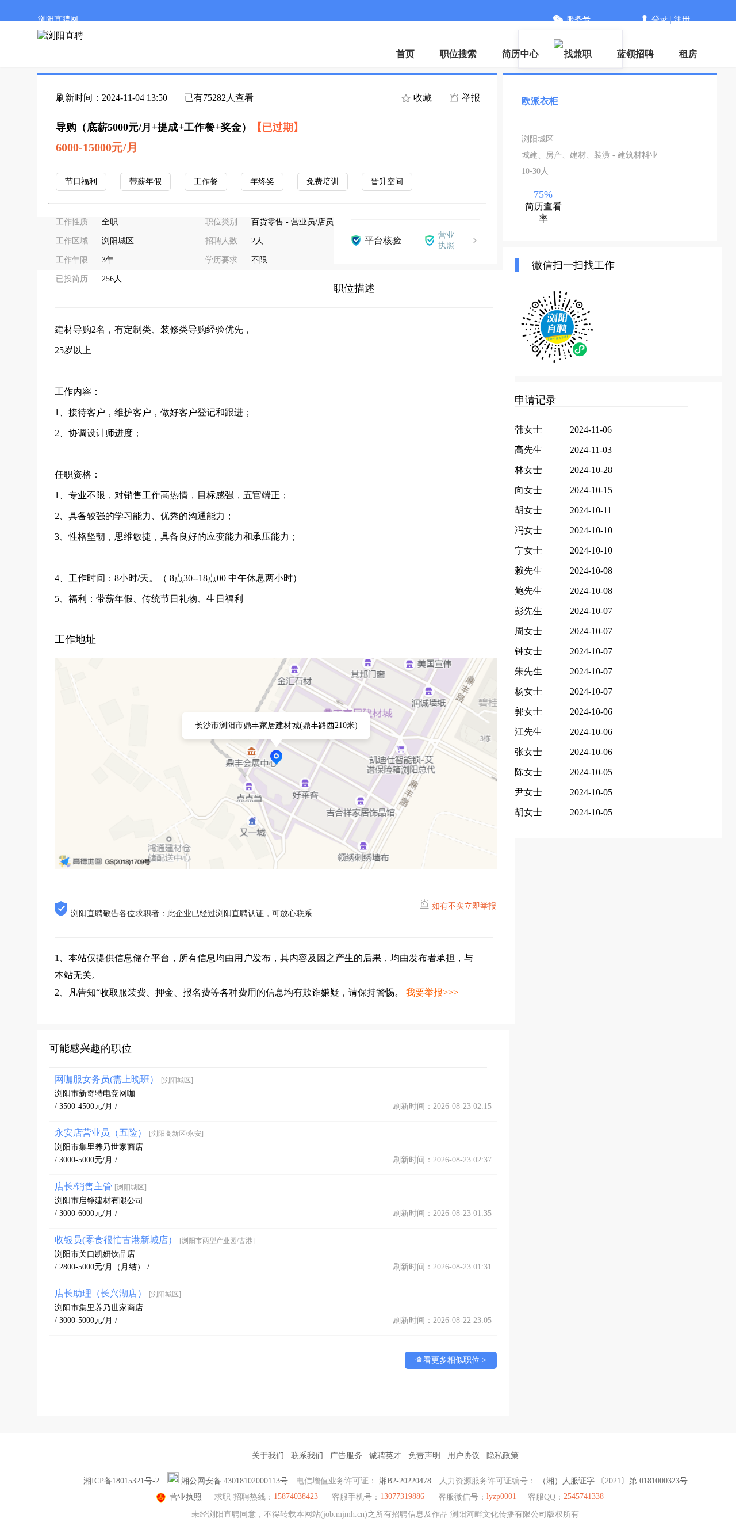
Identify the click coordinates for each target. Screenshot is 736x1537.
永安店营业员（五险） (129, 1133)
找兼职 (578, 54)
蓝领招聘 (635, 54)
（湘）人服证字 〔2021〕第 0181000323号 (613, 1481)
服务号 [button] (578, 19)
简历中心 (520, 54)
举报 (469, 97)
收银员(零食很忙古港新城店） (155, 1240)
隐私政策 (502, 1455)
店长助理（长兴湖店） (118, 1293)
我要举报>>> (432, 992)
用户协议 (463, 1455)
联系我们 (307, 1455)
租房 (688, 54)
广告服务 (346, 1455)
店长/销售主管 (101, 1186)
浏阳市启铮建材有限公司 (99, 1200)
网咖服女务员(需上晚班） (124, 1079)
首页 (405, 54)
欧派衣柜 (540, 101)
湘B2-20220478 (405, 1481)
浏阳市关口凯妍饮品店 (95, 1254)
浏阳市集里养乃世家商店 (99, 1147)
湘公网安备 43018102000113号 (234, 1481)
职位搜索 (458, 54)
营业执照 (186, 1497)
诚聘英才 (385, 1455)
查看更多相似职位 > (450, 1360)
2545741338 (584, 1496)
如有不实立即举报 (464, 906)
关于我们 (268, 1455)
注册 (682, 19)
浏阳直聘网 (58, 19)
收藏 (421, 97)
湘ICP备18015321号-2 (121, 1481)
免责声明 (424, 1455)
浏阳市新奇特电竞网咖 (95, 1093)
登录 (659, 19)
